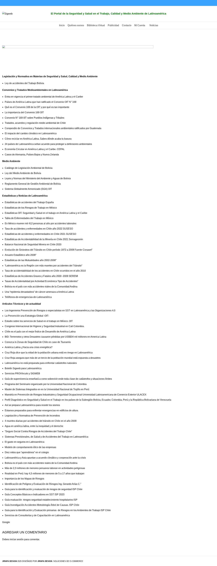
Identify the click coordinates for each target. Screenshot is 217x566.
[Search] (211, 14)
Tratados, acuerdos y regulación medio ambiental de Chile (35, 123)
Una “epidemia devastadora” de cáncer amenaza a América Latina (39, 292)
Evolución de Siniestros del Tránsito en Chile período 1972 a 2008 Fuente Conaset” (48, 250)
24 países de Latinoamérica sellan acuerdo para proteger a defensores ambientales (48, 144)
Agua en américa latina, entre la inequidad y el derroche (34, 426)
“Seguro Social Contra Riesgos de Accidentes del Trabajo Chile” (38, 431)
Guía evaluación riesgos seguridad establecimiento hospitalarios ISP (41, 500)
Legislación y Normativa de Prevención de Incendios (32, 415)
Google (6, 522)
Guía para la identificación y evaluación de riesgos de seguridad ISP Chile (43, 489)
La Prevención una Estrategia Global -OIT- (27, 316)
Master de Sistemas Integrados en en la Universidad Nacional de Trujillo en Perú (47, 389)
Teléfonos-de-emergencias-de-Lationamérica (28, 297)
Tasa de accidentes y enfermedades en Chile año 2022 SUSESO (39, 228)
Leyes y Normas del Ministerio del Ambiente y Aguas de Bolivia (38, 178)
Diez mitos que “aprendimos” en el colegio (27, 452)
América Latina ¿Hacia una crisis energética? (28, 347)
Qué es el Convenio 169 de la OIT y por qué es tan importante (37, 107)
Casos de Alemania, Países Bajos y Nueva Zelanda (32, 154)
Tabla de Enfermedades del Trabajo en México (29, 218)
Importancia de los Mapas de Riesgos (24, 478)
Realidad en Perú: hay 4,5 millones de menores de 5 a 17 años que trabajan (44, 473)
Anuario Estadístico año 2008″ (20, 255)
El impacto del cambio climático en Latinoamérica (31, 133)
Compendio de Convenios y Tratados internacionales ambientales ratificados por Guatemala (53, 128)
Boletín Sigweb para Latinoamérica (23, 368)
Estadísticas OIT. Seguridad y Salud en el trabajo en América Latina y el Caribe (46, 213)
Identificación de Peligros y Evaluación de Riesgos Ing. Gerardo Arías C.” (43, 484)
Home (5, 43)
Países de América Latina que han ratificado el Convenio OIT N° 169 (40, 102)
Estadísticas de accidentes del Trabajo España (29, 202)
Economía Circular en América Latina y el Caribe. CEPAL (35, 149)
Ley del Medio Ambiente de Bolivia (23, 173)
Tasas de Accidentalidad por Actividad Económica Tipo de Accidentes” (41, 281)
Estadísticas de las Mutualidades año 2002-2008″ (31, 260)
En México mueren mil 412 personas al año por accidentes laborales (40, 223)
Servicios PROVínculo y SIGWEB (22, 373)
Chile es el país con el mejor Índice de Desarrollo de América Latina (40, 331)
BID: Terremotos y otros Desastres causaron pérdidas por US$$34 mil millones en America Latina (55, 336)
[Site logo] (7, 13)
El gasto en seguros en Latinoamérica (24, 442)
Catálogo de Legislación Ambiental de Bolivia (28, 168)
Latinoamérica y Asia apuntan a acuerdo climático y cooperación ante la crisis (45, 457)
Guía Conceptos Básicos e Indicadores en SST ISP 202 (34, 494)
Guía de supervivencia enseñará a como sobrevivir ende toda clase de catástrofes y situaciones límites (58, 379)
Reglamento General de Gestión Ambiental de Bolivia (33, 184)
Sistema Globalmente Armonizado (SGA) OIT (28, 189)
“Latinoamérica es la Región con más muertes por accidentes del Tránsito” (43, 265)
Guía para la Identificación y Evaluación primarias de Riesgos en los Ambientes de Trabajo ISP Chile (58, 510)
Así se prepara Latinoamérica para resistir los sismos (33, 405)
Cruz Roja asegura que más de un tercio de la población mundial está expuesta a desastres (53, 358)
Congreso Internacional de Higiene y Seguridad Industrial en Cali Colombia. (44, 326)
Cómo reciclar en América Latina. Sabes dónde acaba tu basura (38, 138)
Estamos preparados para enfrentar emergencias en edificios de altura (41, 410)
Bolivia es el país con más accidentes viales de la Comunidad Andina (41, 286)
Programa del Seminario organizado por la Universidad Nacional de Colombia (46, 384)
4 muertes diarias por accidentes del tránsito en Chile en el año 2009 (40, 421)
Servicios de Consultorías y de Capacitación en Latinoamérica (37, 515)
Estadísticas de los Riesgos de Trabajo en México (31, 207)
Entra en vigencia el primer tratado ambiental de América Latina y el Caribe (44, 96)
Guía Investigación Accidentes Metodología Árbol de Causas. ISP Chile (42, 505)
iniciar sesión (17, 539)
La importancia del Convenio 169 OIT (24, 112)
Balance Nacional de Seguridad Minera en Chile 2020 (33, 244)
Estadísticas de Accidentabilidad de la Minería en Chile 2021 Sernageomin (44, 239)
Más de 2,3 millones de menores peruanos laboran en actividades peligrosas (45, 468)
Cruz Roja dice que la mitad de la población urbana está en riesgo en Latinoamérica (49, 352)
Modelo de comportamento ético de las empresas (30, 447)
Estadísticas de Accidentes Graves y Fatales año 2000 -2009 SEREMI (41, 276)
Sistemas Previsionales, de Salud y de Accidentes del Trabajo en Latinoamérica (46, 436)
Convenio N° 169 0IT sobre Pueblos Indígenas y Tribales (34, 118)
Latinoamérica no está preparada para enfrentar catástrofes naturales (41, 363)
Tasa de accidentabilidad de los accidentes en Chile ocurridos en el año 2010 (45, 270)
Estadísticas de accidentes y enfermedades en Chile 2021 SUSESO (40, 234)
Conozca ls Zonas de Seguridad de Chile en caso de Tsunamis (38, 342)
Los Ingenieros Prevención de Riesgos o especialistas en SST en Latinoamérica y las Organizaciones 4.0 (60, 310)
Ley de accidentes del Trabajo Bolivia (24, 83)
